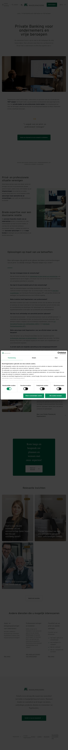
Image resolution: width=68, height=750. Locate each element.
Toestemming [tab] (12, 358)
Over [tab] (56, 358)
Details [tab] (34, 358)
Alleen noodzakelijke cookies (33, 395)
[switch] (25, 389)
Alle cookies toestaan (55, 395)
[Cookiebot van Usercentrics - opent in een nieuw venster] (59, 353)
